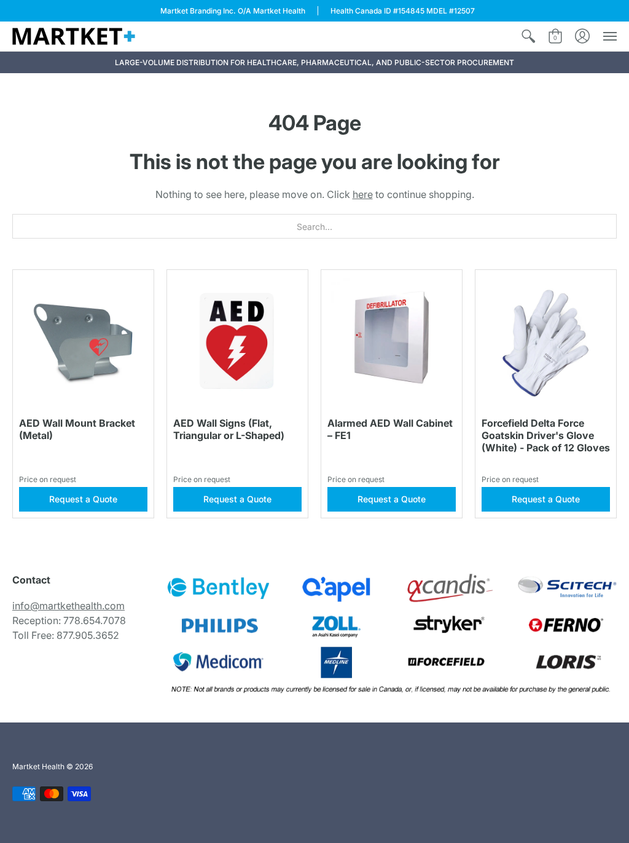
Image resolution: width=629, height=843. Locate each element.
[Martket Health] (73, 36)
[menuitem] (528, 36)
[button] (528, 36)
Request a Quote (83, 499)
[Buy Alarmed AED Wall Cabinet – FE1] (391, 340)
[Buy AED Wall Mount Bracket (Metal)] (83, 340)
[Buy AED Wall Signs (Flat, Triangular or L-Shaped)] (237, 340)
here (363, 194)
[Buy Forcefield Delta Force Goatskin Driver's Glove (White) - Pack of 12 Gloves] (546, 340)
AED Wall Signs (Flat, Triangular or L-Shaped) (228, 429)
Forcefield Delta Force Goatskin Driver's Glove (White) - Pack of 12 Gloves (546, 435)
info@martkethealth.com (68, 606)
